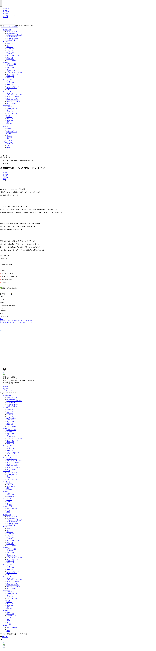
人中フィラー (10, 416)
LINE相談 (6, 12)
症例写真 (9, 501)
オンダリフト (10, 448)
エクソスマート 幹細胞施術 (14, 401)
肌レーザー (9, 476)
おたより (9, 500)
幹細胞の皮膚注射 (11, 402)
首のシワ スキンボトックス (14, 460)
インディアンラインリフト (14, 438)
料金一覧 (5, 17)
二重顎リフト (10, 442)
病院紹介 (5, 491)
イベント (9, 510)
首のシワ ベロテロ (11, 464)
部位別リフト (7, 428)
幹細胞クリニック (11, 397)
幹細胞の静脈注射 (11, 399)
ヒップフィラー (11, 426)
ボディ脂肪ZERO (11, 486)
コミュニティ (7, 498)
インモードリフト (11, 454)
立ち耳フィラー (11, 418)
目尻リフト (9, 435)
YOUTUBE (6, 8)
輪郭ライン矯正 (11, 430)
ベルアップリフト (11, 455)
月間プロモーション (9, 15)
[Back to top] (0, 650)
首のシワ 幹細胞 (11, 469)
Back (1, 319)
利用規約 (5, 388)
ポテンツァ (9, 447)
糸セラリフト (10, 443)
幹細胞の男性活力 (11, 406)
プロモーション (7, 506)
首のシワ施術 (10, 425)
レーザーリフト (7, 445)
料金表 (8, 512)
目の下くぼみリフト (12, 440)
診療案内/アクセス (11, 496)
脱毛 (7, 488)
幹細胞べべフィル (11, 409)
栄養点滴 (9, 489)
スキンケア (6, 471)
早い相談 (5, 13)
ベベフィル (9, 411)
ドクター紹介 (10, 495)
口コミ (5, 10)
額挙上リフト (10, 433)
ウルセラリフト (11, 450)
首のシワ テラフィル (12, 462)
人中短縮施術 (10, 414)
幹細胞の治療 (7, 396)
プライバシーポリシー (9, 390)
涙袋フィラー (10, 423)
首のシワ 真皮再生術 (12, 465)
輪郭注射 (9, 483)
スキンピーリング (11, 479)
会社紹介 (5, 386)
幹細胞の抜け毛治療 (12, 404)
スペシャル (6, 481)
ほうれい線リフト (11, 436)
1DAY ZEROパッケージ (13, 474)
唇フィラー (9, 413)
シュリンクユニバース (13, 452)
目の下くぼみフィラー (13, 421)
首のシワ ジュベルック (13, 467)
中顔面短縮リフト (11, 431)
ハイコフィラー (11, 419)
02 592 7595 (5, 637)
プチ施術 (5, 407)
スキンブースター (11, 472)
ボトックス (9, 484)
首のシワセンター (8, 457)
